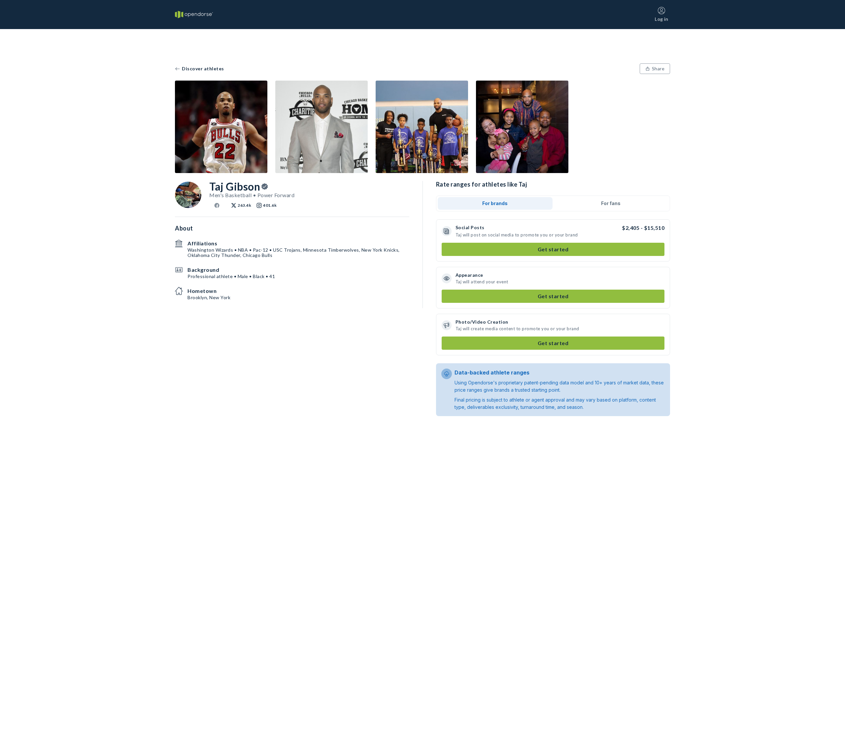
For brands (495, 203)
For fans (611, 203)
